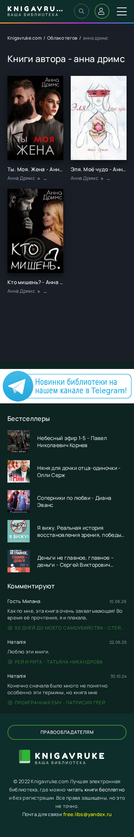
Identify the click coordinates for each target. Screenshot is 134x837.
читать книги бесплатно (96, 789)
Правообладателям (67, 732)
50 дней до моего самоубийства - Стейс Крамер (71, 628)
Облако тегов (62, 38)
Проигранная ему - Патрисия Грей (60, 702)
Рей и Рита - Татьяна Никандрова (59, 662)
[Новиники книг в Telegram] (67, 401)
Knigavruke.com (24, 38)
